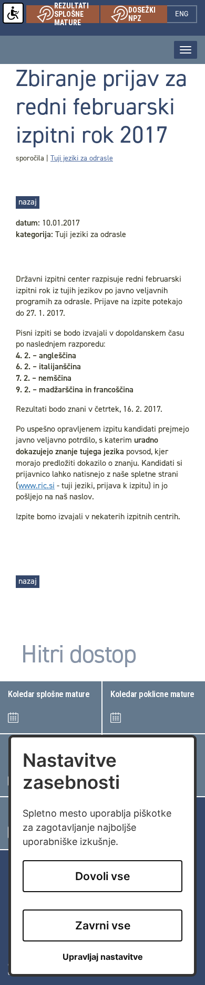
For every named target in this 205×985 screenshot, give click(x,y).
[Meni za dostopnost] (13, 13)
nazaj (27, 201)
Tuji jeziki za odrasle (81, 158)
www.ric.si (36, 485)
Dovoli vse (102, 876)
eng (186, 14)
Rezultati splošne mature (76, 14)
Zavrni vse (102, 925)
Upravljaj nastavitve (103, 957)
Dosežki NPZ (147, 14)
